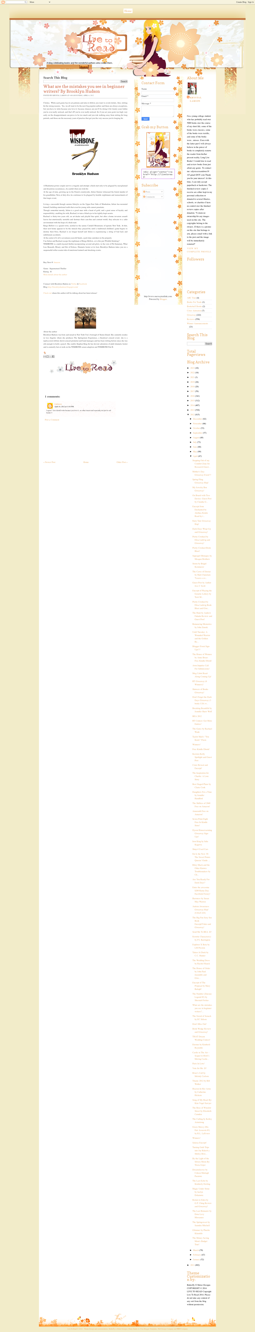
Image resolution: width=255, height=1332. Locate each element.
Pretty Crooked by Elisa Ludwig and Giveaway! (201, 539)
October (197, 428)
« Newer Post (49, 462)
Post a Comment (52, 419)
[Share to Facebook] (53, 356)
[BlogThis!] (47, 356)
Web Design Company (166, 1329)
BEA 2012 (197, 716)
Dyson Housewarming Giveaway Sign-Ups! (202, 833)
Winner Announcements (197, 323)
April (195, 456)
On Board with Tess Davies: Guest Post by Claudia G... (201, 498)
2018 (192, 386)
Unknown (58, 404)
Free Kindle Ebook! (201, 749)
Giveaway (191, 314)
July (195, 442)
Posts (147, 191)
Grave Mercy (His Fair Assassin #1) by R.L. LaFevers (201, 1130)
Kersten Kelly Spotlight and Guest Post (202, 757)
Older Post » (122, 462)
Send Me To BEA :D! (202, 931)
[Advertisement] (65, 439)
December (198, 418)
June (195, 446)
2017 (192, 391)
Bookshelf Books (194, 306)
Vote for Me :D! (199, 1068)
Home (128, 11)
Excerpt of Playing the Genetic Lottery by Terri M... (202, 593)
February (197, 1254)
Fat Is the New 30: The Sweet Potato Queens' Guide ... (201, 857)
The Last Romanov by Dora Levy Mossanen (201, 1214)
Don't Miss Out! (199, 1024)
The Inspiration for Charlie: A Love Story (200, 776)
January (196, 1259)
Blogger (163, 299)
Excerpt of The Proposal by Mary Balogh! (201, 985)
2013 (192, 410)
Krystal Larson (196, 99)
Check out (47, 293)
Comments (150, 196)
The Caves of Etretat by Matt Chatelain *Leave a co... (201, 574)
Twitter (74, 283)
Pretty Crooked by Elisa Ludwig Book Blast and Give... (201, 605)
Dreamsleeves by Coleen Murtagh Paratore (200, 1172)
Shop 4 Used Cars (200, 849)
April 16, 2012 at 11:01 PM (64, 406)
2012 (192, 414)
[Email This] (44, 356)
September (198, 432)
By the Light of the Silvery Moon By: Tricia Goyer (201, 1161)
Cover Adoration (194, 310)
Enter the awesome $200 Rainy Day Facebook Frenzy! (201, 890)
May (195, 451)
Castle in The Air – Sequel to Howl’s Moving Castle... (200, 1055)
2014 (192, 405)
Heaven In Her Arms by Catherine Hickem (201, 1092)
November (197, 423)
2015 (192, 400)
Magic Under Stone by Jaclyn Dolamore (201, 1192)
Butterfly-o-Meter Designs (118, 1329)
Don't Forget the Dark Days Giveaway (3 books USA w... (202, 700)
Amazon (56, 262)
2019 (192, 382)
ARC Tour (191, 297)
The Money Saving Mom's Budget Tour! (200, 1241)
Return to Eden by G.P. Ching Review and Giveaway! (202, 1203)
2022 (192, 372)
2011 (192, 1265)
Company (182, 1329)
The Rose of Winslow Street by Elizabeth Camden (201, 1111)
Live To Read (88, 56)
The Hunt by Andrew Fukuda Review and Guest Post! (202, 616)
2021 (192, 377)
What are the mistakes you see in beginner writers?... (202, 1008)
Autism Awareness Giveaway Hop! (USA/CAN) (200, 909)
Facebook (83, 283)
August (196, 437)
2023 (192, 368)
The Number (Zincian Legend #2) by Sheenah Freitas (201, 997)
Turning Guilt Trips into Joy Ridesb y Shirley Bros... (201, 1150)
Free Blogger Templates (148, 1329)
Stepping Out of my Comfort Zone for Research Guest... (201, 463)
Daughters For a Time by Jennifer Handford (202, 795)
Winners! (196, 744)
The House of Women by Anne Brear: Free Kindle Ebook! (202, 657)
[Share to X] (50, 356)
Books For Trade (194, 302)
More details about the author (55, 274)
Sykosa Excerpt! (199, 1142)
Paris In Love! (198, 1063)
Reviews (191, 319)
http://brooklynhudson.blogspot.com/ (63, 287)
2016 (192, 396)
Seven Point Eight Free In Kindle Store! (200, 822)
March (196, 1250)
